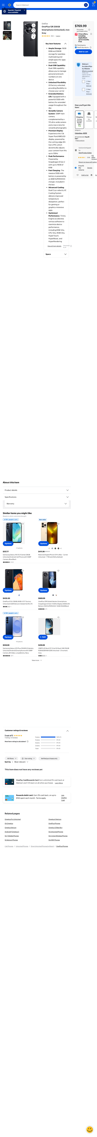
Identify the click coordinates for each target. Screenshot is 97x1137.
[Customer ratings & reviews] (67, 730)
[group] (51, 36)
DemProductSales (85, 153)
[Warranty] (65, 504)
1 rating (58, 36)
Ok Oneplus (9, 823)
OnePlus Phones (54, 823)
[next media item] (33, 37)
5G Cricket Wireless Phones (57, 836)
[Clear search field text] (82, 5)
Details (89, 168)
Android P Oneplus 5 (12, 832)
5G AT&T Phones (54, 840)
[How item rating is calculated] (28, 741)
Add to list (84, 175)
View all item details (54, 246)
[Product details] (67, 490)
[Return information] (90, 47)
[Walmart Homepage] (9, 5)
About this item (11, 482)
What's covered (87, 71)
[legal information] (89, 30)
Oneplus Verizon (10, 828)
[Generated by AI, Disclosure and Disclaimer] (71, 246)
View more (35, 660)
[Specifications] (67, 497)
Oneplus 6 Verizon (54, 819)
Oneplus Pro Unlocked (13, 819)
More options (80, 140)
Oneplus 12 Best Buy (55, 828)
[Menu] (4, 5)
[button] (29, 39)
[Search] (86, 5)
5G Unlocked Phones (55, 832)
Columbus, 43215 (81, 133)
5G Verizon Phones (11, 840)
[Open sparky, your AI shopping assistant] (89, 1129)
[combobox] (51, 5)
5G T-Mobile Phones (12, 836)
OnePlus (45, 23)
